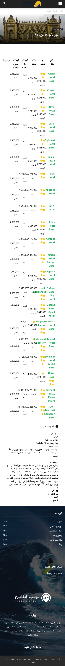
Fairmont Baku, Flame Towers (51, 395)
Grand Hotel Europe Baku (51, 260)
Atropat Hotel (51, 241)
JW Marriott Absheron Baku (51, 412)
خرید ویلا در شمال (54, 573)
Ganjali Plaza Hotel (51, 160)
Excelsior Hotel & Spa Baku (51, 362)
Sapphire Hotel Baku (51, 275)
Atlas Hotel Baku (52, 226)
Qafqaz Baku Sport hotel (51, 310)
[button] (4, 4)
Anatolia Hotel (51, 192)
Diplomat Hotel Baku (51, 144)
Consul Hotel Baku (51, 94)
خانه (61, 11)
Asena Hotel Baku (51, 77)
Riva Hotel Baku (52, 110)
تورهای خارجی (52, 11)
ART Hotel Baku (52, 127)
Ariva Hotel (52, 175)
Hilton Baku (51, 375)
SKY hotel (52, 208)
